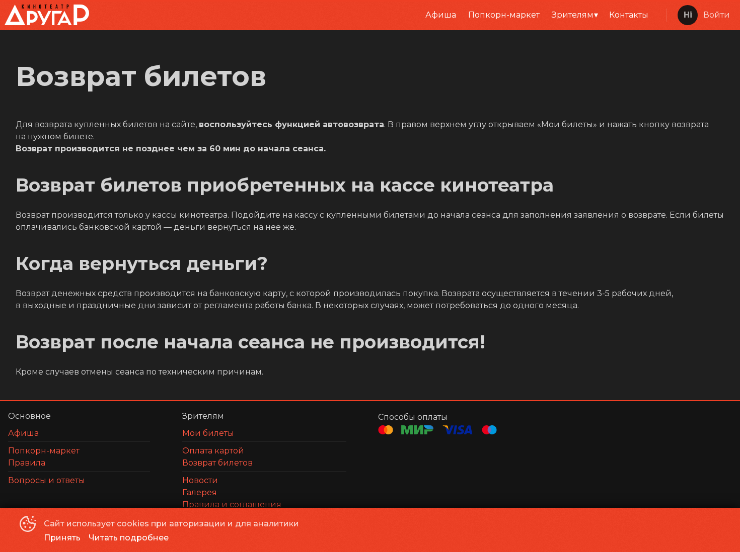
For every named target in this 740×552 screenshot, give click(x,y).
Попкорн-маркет (504, 15)
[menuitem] (440, 15)
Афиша (440, 15)
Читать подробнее (129, 537)
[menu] (375, 15)
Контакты (628, 15)
